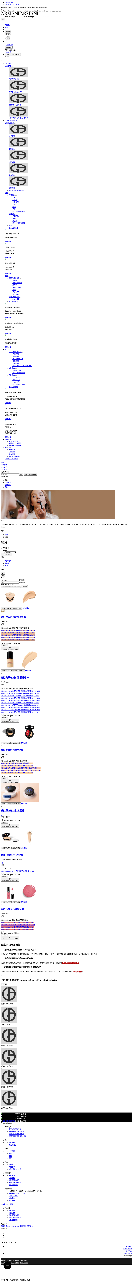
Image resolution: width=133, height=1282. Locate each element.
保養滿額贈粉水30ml (24, 1262)
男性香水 (12, 1167)
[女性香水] (16, 368)
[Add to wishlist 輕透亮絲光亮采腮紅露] (1, 904)
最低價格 (22, 580)
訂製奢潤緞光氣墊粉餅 (12, 750)
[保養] (9, 276)
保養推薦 (12, 1142)
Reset (11, 586)
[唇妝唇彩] (16, 214)
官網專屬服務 (77, 972)
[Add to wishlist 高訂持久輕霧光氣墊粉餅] (1, 612)
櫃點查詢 (12, 1198)
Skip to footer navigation (12, 4)
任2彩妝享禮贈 (17, 1262)
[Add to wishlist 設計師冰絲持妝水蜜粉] (1, 806)
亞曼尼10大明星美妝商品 (70, 963)
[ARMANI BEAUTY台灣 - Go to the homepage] (29, 17)
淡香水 (11, 1164)
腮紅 (10, 1158)
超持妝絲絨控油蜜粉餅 (12, 855)
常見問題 (12, 1175)
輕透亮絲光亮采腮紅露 (12, 909)
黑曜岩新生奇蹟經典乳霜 (17, 1136)
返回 (3, 573)
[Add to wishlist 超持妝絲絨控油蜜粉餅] (1, 850)
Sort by (3, 552)
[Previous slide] (1, 714)
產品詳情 (25, 608)
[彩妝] (9, 193)
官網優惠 (8, 34)
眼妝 (6, 487)
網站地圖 (129, 1251)
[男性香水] (16, 375)
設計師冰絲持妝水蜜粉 (12, 810)
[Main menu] (1, 60)
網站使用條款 (127, 1249)
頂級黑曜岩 (12, 1145)
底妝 (10, 1153)
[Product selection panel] (1, 975)
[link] (8, 41)
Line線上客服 (13, 1196)
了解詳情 (8, 241)
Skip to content (9, 2)
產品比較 (6, 548)
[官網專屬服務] (15, 123)
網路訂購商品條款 (15, 1182)
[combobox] (10, 474)
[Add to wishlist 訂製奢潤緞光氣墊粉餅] (1, 745)
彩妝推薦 (12, 1151)
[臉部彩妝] (16, 195)
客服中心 (129, 1246)
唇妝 (10, 1156)
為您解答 (8, 31)
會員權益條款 (13, 1185)
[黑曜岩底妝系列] (20, 297)
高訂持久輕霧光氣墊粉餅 (13, 617)
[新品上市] (12, 66)
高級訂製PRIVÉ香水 (15, 1169)
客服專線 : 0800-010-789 (17, 1193)
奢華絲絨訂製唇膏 (15, 1129)
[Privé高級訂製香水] (22, 352)
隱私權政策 (128, 1253)
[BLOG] (10, 447)
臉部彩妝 (8, 482)
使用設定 (24, 586)
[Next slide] (3, 714)
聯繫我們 (12, 1178)
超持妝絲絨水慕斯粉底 (16, 1131)
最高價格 (22, 582)
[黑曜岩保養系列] (20, 278)
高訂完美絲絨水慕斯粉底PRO (16, 677)
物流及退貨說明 (14, 1180)
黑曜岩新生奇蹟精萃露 (16, 1134)
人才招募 (12, 1200)
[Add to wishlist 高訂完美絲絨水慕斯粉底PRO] (1, 673)
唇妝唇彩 (8, 485)
